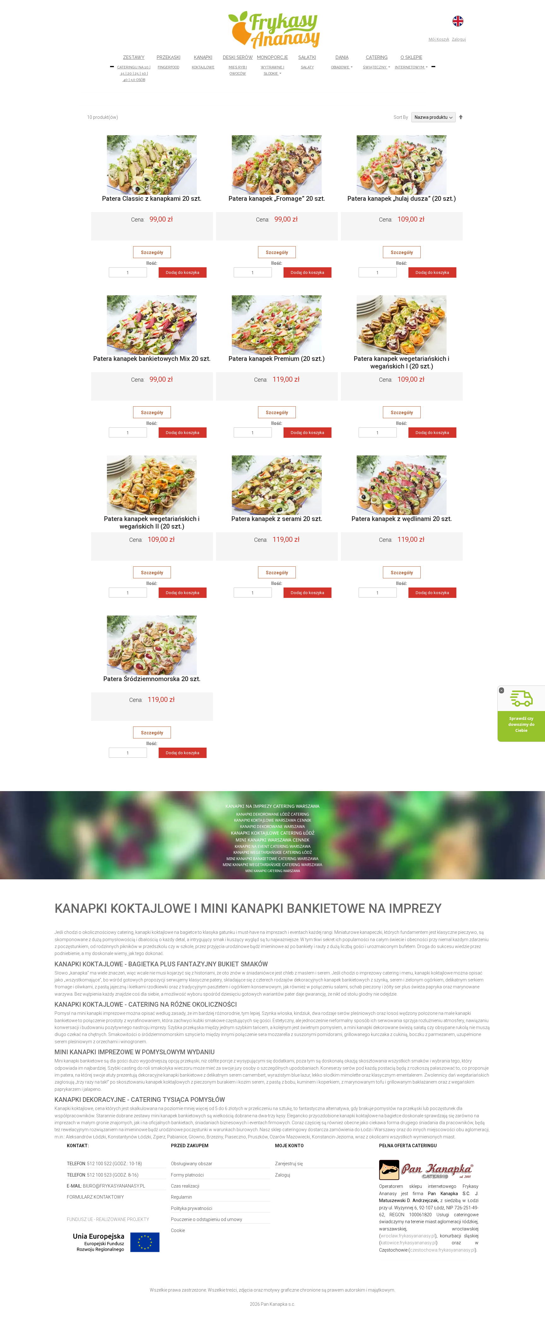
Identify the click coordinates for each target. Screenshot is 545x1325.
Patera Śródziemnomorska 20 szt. (152, 679)
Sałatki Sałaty (307, 62)
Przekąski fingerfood (168, 62)
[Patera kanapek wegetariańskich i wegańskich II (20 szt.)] (152, 485)
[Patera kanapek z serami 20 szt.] (277, 485)
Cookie (178, 1230)
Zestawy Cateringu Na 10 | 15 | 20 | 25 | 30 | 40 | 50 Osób (133, 68)
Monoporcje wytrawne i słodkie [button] (272, 65)
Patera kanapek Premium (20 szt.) (277, 358)
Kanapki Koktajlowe (203, 62)
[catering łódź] (428, 1169)
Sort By (401, 117)
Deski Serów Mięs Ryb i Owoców (238, 65)
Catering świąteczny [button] (375, 62)
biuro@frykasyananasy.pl (114, 1186)
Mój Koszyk (439, 39)
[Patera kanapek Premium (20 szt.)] (277, 325)
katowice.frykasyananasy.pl (408, 1242)
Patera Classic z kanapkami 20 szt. (152, 198)
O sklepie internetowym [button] (410, 62)
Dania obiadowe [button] (340, 62)
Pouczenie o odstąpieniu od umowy (206, 1219)
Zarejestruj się (289, 1163)
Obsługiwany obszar (191, 1163)
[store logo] (274, 30)
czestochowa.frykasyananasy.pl (442, 1250)
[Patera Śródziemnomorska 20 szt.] (152, 645)
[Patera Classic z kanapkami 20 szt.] (152, 165)
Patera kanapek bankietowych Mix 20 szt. (152, 358)
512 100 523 (99, 1174)
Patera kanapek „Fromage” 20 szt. (277, 198)
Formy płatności (187, 1174)
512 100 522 (99, 1163)
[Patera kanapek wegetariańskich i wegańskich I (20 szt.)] (402, 325)
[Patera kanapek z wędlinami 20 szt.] (402, 485)
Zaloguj (459, 39)
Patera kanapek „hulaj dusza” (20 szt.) (402, 198)
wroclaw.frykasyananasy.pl (408, 1235)
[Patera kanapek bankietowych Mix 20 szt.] (152, 325)
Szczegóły (152, 252)
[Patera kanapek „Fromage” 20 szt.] (277, 165)
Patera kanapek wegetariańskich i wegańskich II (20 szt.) (152, 522)
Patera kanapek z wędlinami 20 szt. (402, 519)
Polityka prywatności (191, 1208)
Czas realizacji (185, 1186)
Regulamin (181, 1197)
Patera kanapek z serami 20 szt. (276, 519)
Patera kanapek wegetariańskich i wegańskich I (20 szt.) (401, 362)
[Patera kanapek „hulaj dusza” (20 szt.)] (402, 165)
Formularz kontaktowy (95, 1197)
